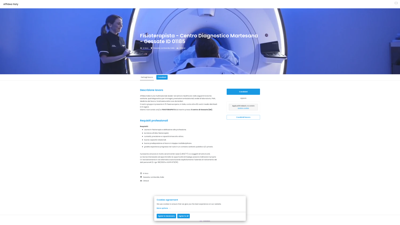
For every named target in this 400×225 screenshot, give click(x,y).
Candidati (243, 92)
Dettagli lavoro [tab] (147, 77)
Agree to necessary (166, 216)
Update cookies (243, 108)
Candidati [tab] (162, 77)
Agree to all (183, 216)
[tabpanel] (200, 135)
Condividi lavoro (243, 117)
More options (162, 208)
